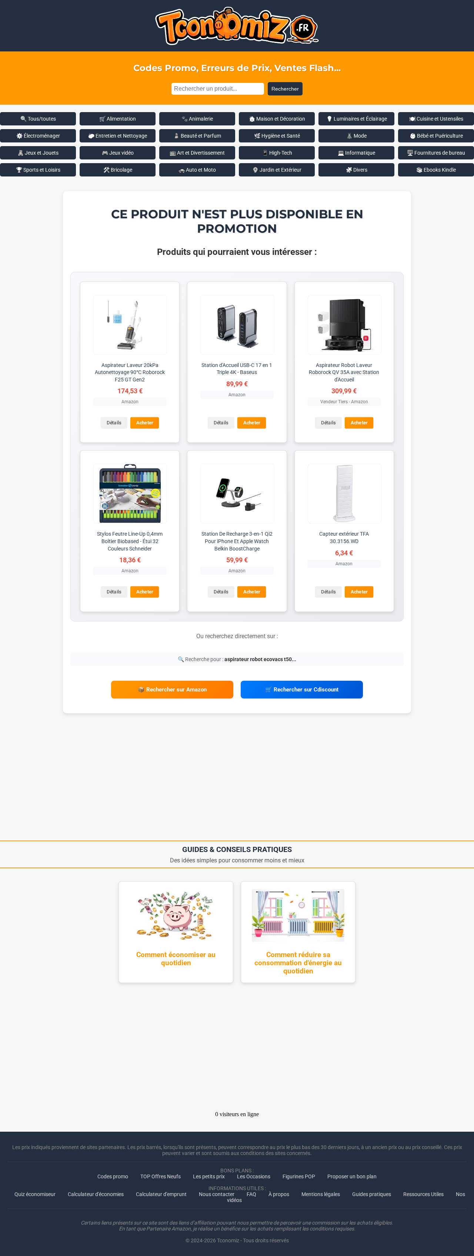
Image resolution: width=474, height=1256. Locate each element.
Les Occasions (253, 1176)
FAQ (251, 1194)
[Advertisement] (237, 779)
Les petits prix (209, 1176)
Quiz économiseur (35, 1194)
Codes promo (112, 1176)
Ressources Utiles (423, 1194)
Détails (114, 423)
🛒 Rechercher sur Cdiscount (301, 689)
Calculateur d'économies (96, 1194)
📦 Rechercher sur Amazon (172, 689)
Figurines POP (299, 1176)
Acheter (144, 423)
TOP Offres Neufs (160, 1176)
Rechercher (285, 89)
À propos (278, 1194)
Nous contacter (216, 1194)
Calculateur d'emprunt (161, 1194)
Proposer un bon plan (352, 1176)
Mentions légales (320, 1194)
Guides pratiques (371, 1194)
